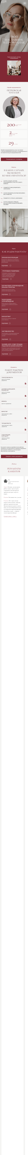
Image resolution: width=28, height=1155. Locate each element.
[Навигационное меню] (25, 3)
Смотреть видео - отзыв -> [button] (10, 516)
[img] (4, 1)
